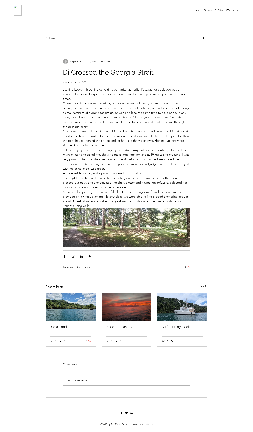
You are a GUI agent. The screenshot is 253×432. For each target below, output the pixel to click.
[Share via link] (89, 256)
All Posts (50, 37)
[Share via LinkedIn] (81, 256)
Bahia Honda (59, 327)
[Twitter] (126, 413)
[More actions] (188, 61)
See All (203, 286)
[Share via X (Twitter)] (73, 256)
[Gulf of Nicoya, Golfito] (182, 307)
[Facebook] (121, 413)
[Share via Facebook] (64, 256)
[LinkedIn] (131, 413)
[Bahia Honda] (71, 307)
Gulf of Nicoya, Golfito (177, 327)
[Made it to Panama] (126, 307)
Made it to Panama (119, 327)
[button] (203, 38)
